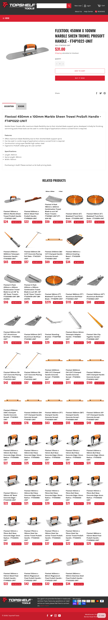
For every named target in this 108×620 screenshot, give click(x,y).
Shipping (58, 53)
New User (78, 6)
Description (9, 106)
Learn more (44, 606)
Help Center (88, 11)
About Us (78, 11)
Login (88, 6)
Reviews (21, 106)
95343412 (101, 11)
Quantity (58, 59)
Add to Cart (17, 222)
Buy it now (80, 78)
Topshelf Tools (13, 616)
